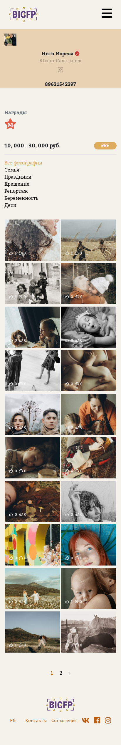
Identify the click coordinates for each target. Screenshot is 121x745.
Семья (11, 170)
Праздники (17, 177)
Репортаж (16, 191)
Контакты (36, 720)
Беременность (21, 198)
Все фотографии (23, 163)
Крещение (16, 184)
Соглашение (64, 720)
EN (13, 720)
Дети (10, 205)
